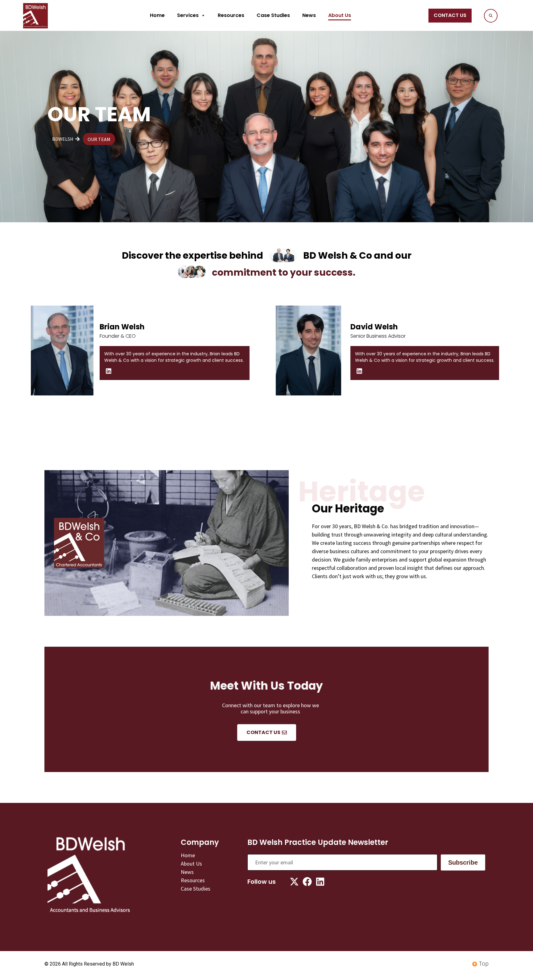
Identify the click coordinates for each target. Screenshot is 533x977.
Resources (231, 15)
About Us (339, 15)
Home (157, 15)
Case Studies (273, 15)
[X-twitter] (294, 881)
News (309, 15)
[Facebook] (307, 881)
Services (188, 15)
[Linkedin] (108, 371)
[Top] (474, 964)
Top (484, 963)
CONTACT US (450, 15)
